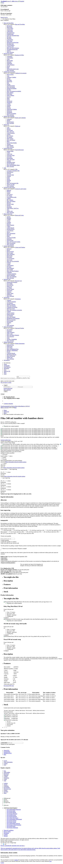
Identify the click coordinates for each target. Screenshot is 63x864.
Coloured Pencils (11, 353)
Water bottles (7, 772)
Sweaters (6, 791)
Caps (8, 76)
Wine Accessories (11, 243)
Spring (8, 179)
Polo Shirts (9, 94)
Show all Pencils (11, 356)
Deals (5, 364)
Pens (5, 771)
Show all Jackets (11, 87)
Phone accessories (11, 319)
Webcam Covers (11, 308)
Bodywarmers (10, 74)
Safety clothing (10, 95)
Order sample (4, 559)
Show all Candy (11, 159)
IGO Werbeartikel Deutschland (14, 819)
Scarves (9, 96)
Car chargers (10, 303)
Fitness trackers (10, 314)
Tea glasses (9, 137)
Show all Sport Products (13, 271)
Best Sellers (18, 406)
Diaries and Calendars (9, 116)
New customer (7, 389)
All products (7, 360)
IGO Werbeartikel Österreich (14, 809)
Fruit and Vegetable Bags (13, 35)
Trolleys (9, 50)
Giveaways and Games (9, 187)
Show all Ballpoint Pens (12, 349)
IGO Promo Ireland (11, 820)
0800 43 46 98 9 (5, 407)
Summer (9, 180)
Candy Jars (9, 154)
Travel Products (10, 45)
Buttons (9, 191)
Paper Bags (9, 41)
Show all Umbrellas (11, 276)
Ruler (8, 67)
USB (8, 324)
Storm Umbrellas (11, 275)
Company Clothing (11, 77)
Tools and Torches (8, 326)
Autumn (9, 176)
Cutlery (8, 226)
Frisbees (9, 262)
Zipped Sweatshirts (11, 113)
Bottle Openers (10, 225)
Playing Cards (10, 204)
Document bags (10, 32)
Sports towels (10, 240)
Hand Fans (9, 81)
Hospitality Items (11, 162)
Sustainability (7, 751)
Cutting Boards (10, 227)
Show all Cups (10, 131)
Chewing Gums (10, 155)
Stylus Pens (9, 347)
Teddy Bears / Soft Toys (13, 208)
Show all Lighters (11, 201)
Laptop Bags (10, 39)
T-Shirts (6, 776)
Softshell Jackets (11, 85)
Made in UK (7, 371)
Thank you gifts (10, 184)
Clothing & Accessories (9, 71)
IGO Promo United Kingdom (10, 808)
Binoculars (9, 257)
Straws (8, 232)
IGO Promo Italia (11, 811)
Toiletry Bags (10, 293)
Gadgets (9, 311)
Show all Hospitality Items (13, 165)
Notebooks (9, 63)
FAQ (5, 374)
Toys (8, 209)
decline (16, 860)
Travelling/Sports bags (12, 49)
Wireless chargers (11, 304)
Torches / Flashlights (12, 339)
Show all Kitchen (11, 233)
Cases (8, 59)
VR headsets (10, 315)
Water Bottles (10, 145)
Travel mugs (10, 130)
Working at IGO (8, 753)
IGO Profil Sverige (11, 815)
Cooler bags (10, 30)
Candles (9, 219)
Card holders (10, 57)
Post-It (8, 66)
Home (5, 410)
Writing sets (9, 357)
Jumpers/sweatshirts (11, 88)
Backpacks (9, 25)
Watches (9, 108)
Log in (5, 385)
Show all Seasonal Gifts (12, 183)
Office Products (10, 64)
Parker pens (9, 346)
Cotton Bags (10, 31)
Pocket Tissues (10, 289)
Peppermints (10, 158)
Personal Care (7, 279)
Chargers (9, 300)
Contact (5, 763)
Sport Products (10, 268)
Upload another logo (6, 440)
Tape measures (10, 336)
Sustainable (7, 365)
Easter (8, 177)
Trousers (9, 105)
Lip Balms (9, 287)
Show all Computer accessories (14, 310)
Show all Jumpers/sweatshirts (14, 91)
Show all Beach (10, 254)
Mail (15, 407)
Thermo (9, 144)
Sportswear (9, 101)
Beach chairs (10, 253)
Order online (4, 558)
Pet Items (9, 267)
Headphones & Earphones (13, 318)
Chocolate (9, 156)
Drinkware (6, 124)
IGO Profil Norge (11, 826)
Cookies (9, 161)
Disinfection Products (12, 282)
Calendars (9, 119)
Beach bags (9, 27)
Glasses (8, 134)
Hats (8, 83)
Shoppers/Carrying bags (12, 42)
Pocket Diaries (10, 122)
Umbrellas (9, 272)
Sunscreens (9, 290)
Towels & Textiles (11, 237)
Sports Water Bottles (12, 142)
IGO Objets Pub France (12, 818)
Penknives (9, 331)
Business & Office (8, 53)
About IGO (6, 750)
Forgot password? (8, 388)
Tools (8, 338)
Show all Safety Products (13, 335)
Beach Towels (10, 251)
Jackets (8, 84)
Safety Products (10, 332)
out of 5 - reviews (9, 1)
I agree (2, 862)
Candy (8, 152)
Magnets (9, 234)
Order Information (8, 762)
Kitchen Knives (10, 229)
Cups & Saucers (11, 133)
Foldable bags (10, 34)
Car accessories (10, 258)
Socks (8, 99)
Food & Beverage (8, 148)
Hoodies (9, 90)
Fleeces (8, 78)
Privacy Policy (7, 831)
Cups (8, 127)
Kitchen (9, 223)
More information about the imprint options (15, 462)
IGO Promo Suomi (11, 822)
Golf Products (10, 265)
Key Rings (9, 195)
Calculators (9, 56)
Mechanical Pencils (11, 354)
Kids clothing (10, 92)
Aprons (8, 216)
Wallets (8, 106)
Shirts (8, 98)
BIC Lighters (10, 200)
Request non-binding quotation (8, 562)
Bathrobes (9, 239)
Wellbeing (9, 294)
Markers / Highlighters (12, 350)
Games (8, 193)
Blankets (9, 218)
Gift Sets (9, 173)
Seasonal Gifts (10, 175)
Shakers (9, 129)
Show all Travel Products (13, 48)
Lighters (9, 198)
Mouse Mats (10, 60)
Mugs (8, 141)
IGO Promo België (11, 812)
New (5, 369)
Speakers (9, 322)
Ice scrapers (9, 329)
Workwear (9, 110)
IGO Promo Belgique (12, 813)
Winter (8, 181)
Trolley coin (10, 211)
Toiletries (9, 292)
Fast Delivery (10, 172)
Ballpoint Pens (10, 345)
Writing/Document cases (13, 69)
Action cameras (10, 312)
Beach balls (9, 255)
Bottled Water (10, 151)
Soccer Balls (10, 269)
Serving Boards (10, 163)
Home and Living (8, 214)
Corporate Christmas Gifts (13, 170)
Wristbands (9, 112)
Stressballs (9, 207)
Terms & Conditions (9, 830)
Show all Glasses (11, 140)
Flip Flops (9, 80)
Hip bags (9, 37)
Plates (8, 236)
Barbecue (9, 248)
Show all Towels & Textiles (13, 241)
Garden (8, 264)
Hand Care (9, 286)
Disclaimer (6, 833)
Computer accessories (12, 307)
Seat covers (9, 260)
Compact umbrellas (11, 273)
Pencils (8, 352)
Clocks (8, 221)
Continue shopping (8, 403)
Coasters (9, 222)
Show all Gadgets (11, 317)
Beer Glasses (10, 136)
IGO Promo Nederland (12, 827)
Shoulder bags (10, 44)
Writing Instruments (8, 342)
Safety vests (10, 333)
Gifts (5, 168)
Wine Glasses (10, 138)
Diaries (8, 120)
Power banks (10, 321)
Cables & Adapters (11, 301)
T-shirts (8, 103)
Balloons (9, 190)
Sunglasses (9, 102)
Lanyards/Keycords (11, 197)
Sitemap (6, 836)
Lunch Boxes (10, 230)
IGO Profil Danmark (12, 816)
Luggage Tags (10, 46)
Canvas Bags (10, 28)
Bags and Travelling (8, 23)
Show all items (10, 52)
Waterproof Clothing (12, 109)
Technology (6, 297)
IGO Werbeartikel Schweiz (13, 823)
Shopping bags (7, 789)
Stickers (9, 205)
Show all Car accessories (13, 261)
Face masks (9, 283)
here (50, 861)
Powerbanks (7, 787)
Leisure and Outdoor (9, 246)
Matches (9, 202)
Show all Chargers (11, 306)
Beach (8, 250)
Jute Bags (9, 38)
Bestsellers (6, 368)
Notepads (9, 62)
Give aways (10, 194)
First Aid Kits (10, 285)
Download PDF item (9, 685)
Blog (5, 372)
